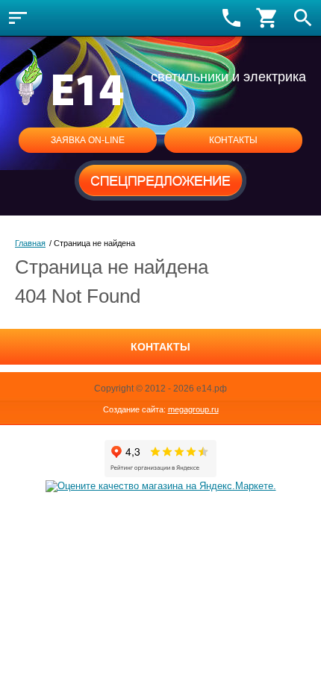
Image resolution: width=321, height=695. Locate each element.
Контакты (233, 140)
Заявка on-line (88, 140)
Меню (18, 18)
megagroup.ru (193, 409)
